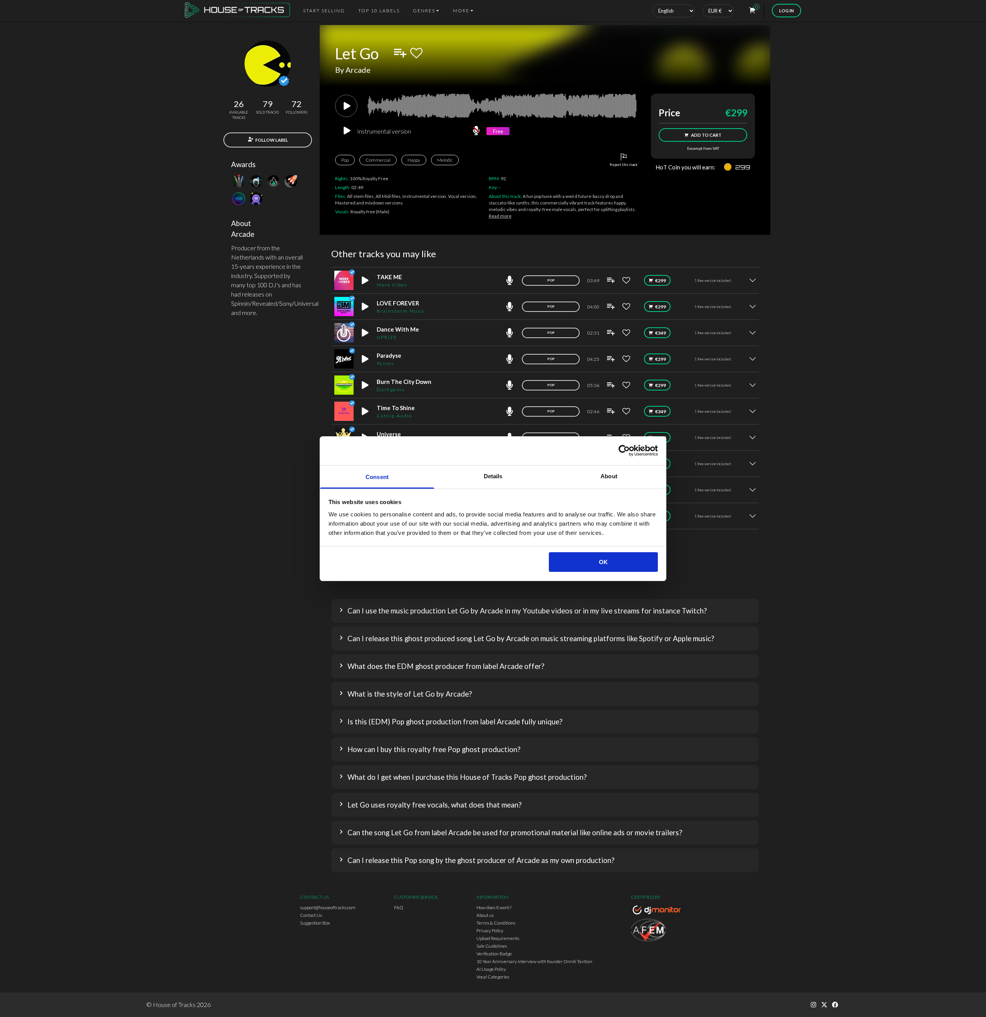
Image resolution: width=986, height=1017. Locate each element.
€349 (660, 333)
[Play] (346, 106)
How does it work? (493, 907)
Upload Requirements (497, 938)
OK (603, 562)
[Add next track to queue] (400, 53)
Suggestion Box (315, 923)
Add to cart (706, 134)
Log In (786, 10)
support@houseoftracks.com (327, 907)
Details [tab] (493, 476)
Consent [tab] (377, 477)
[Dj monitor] (658, 911)
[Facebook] (835, 1004)
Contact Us (311, 915)
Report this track (623, 165)
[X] (824, 1004)
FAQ (398, 907)
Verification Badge (494, 954)
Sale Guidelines (491, 946)
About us (485, 915)
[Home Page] (240, 10)
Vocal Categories (492, 977)
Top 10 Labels (379, 10)
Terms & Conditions (495, 923)
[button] (545, 611)
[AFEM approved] (658, 931)
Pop (345, 160)
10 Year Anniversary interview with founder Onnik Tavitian (534, 961)
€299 (660, 280)
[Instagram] (813, 1004)
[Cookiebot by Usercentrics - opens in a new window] (624, 450)
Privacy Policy (489, 930)
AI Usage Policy (491, 969)
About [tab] (608, 476)
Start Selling (324, 10)
